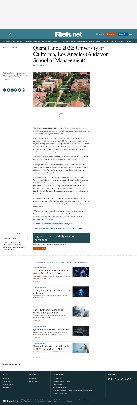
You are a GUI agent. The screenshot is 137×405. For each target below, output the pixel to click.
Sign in (131, 34)
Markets (19, 41)
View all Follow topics (109, 379)
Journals (105, 41)
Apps (125, 379)
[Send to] (19, 90)
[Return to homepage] (68, 36)
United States (7, 247)
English (101, 34)
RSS (131, 379)
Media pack (33, 381)
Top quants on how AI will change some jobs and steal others (50, 271)
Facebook (115, 379)
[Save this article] (15, 90)
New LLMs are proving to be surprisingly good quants (48, 311)
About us (6, 378)
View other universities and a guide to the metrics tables (57, 228)
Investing (37, 41)
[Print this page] (23, 90)
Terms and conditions (60, 388)
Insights (91, 41)
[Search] (10, 34)
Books (98, 41)
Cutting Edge (46, 41)
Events (121, 41)
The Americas (18, 245)
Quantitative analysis (19, 247)
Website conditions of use (61, 381)
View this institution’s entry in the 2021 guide (53, 224)
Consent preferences (60, 394)
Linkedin (112, 379)
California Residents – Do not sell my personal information (72, 391)
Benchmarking (82, 41)
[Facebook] (8, 90)
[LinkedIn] (12, 90)
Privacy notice (57, 384)
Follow (16, 234)
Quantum (56, 41)
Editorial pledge (8, 384)
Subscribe (123, 34)
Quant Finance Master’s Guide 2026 (51, 329)
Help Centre (7, 388)
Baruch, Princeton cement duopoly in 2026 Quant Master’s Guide (51, 347)
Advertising (33, 378)
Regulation (28, 41)
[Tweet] (4, 90)
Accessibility (57, 378)
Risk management (9, 41)
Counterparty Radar (68, 41)
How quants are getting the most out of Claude (51, 291)
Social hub (128, 379)
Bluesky (121, 379)
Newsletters (111, 34)
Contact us (6, 381)
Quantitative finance (10, 47)
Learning (114, 41)
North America (7, 245)
